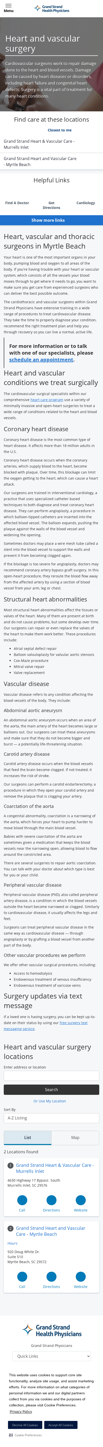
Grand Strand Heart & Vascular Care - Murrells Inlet (55, 1168)
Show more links (49, 220)
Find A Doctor (17, 202)
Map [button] (75, 1137)
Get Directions (51, 205)
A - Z (35, 130)
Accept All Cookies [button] (60, 1425)
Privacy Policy (21, 1411)
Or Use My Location (50, 1101)
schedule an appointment (41, 359)
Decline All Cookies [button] (25, 1425)
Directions (51, 1210)
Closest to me (60, 130)
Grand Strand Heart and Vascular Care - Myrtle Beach (50, 1231)
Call (22, 1210)
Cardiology (85, 202)
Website (81, 1210)
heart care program (46, 399)
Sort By (10, 1109)
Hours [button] (13, 1243)
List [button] (27, 1137)
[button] (25, 1435)
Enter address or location (25, 1067)
